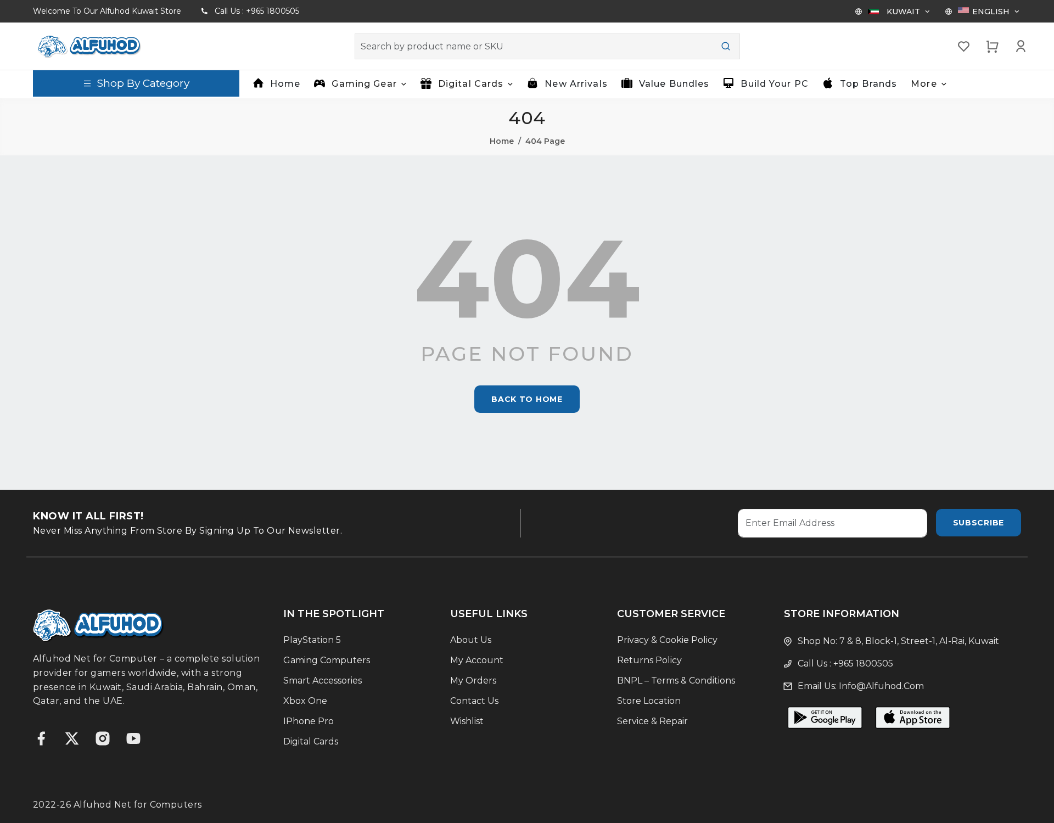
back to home (526, 399)
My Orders (473, 680)
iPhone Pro (308, 721)
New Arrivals (576, 84)
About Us (470, 640)
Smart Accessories (322, 680)
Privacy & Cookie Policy (667, 640)
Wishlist (467, 721)
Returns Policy (649, 660)
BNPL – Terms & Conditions (676, 680)
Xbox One (305, 701)
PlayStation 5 (312, 640)
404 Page (545, 141)
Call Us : (257, 11)
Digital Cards (310, 741)
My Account (476, 660)
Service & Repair (652, 721)
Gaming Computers (326, 660)
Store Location (649, 701)
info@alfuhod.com (881, 686)
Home (285, 84)
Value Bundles (674, 84)
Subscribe (978, 523)
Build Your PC (775, 84)
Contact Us (474, 701)
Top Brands (868, 84)
